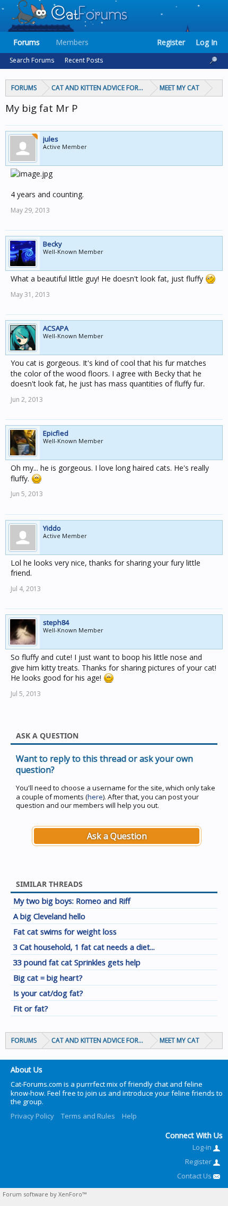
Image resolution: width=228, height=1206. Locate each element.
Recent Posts (84, 60)
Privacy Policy (32, 1116)
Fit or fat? (30, 1008)
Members (72, 42)
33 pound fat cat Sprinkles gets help (77, 962)
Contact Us (195, 1176)
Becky (52, 244)
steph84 (56, 622)
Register (171, 42)
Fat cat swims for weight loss (65, 931)
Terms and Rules (88, 1116)
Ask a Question (117, 836)
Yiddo (52, 528)
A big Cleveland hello (49, 916)
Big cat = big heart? (48, 977)
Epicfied (55, 433)
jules (50, 139)
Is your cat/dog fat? (48, 993)
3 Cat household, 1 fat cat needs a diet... (84, 946)
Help (129, 1116)
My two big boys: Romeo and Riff (71, 900)
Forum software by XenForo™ (44, 1194)
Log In (206, 42)
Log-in (202, 1147)
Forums (26, 42)
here (95, 797)
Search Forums (32, 60)
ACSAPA (55, 328)
